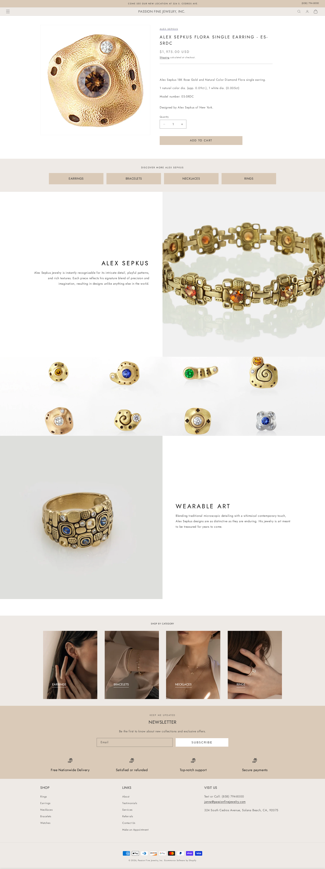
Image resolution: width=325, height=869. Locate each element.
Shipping (164, 57)
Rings (43, 796)
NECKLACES (191, 178)
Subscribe (201, 742)
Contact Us (128, 823)
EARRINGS (76, 178)
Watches (45, 823)
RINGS (249, 178)
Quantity (164, 117)
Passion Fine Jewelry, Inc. (150, 860)
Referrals (127, 816)
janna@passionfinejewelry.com (225, 802)
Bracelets (45, 816)
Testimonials (129, 803)
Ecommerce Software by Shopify (180, 860)
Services (127, 810)
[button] (8, 11)
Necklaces (46, 810)
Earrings (45, 803)
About (125, 796)
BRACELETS (134, 178)
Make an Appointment (135, 830)
